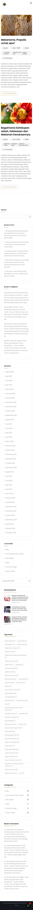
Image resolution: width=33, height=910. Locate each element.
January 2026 (10, 398)
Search (3, 210)
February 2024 (10, 498)
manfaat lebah (11, 697)
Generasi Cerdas (11, 675)
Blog (7, 549)
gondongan (23, 679)
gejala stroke (10, 672)
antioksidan (10, 644)
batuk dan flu (10, 651)
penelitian (23, 713)
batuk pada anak (11, 661)
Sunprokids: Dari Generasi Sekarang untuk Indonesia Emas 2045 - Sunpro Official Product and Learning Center (16, 295)
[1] (28, 905)
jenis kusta (20, 682)
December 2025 (11, 402)
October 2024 (10, 463)
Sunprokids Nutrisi (12, 749)
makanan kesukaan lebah (23, 144)
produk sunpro (10, 724)
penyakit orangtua (12, 717)
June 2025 (9, 428)
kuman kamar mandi (12, 690)
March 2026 (9, 389)
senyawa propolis (12, 738)
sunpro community (12, 742)
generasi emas (10, 679)
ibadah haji (9, 682)
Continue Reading (8, 93)
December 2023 (11, 507)
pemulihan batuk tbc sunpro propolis (14, 709)
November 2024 (11, 459)
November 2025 (11, 407)
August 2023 (10, 524)
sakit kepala (10, 731)
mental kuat (9, 700)
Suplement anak (11, 769)
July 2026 (9, 376)
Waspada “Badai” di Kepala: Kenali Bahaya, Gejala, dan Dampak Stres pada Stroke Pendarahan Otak (16, 253)
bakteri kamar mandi (12, 648)
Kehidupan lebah (14, 144)
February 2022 (10, 528)
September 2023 (11, 520)
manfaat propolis (6, 53)
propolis (22, 724)
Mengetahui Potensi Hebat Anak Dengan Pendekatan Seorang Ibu (16, 333)
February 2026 (10, 394)
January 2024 (10, 502)
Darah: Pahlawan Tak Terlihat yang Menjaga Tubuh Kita (16, 316)
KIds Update (10, 558)
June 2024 (9, 481)
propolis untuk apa (17, 53)
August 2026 (10, 372)
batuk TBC (9, 664)
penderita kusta (11, 713)
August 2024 (10, 472)
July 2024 (9, 476)
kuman (8, 686)
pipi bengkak (10, 721)
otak (7, 704)
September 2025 (11, 415)
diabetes (19, 664)
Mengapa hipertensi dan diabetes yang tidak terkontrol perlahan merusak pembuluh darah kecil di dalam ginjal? (20, 598)
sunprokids (9, 746)
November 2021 (11, 533)
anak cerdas (10, 641)
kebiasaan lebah (7, 144)
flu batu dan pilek (11, 668)
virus (21, 773)
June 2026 (9, 381)
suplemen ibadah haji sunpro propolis (14, 765)
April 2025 (9, 437)
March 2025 (9, 441)
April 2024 (9, 489)
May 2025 (9, 433)
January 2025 (10, 450)
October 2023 (10, 515)
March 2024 (10, 494)
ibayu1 (6, 48)
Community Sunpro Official (14, 554)
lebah (27, 48)
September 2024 (11, 467)
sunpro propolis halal (13, 760)
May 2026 (9, 385)
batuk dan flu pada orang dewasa (15, 656)
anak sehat (22, 641)
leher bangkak (10, 693)
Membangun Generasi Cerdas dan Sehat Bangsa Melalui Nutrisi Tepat (16, 839)
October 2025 (10, 411)
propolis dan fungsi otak (13, 728)
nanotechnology (11, 567)
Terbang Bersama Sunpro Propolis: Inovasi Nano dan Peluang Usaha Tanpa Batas (16, 244)
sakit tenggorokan (12, 735)
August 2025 (10, 420)
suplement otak (11, 773)
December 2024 (11, 454)
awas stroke (22, 644)
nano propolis (22, 700)
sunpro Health (10, 571)
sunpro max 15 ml (11, 753)
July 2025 (9, 424)
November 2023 (11, 511)
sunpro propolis (24, 53)
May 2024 (9, 485)
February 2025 (10, 446)
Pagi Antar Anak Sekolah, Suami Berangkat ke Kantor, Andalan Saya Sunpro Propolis (16, 273)
